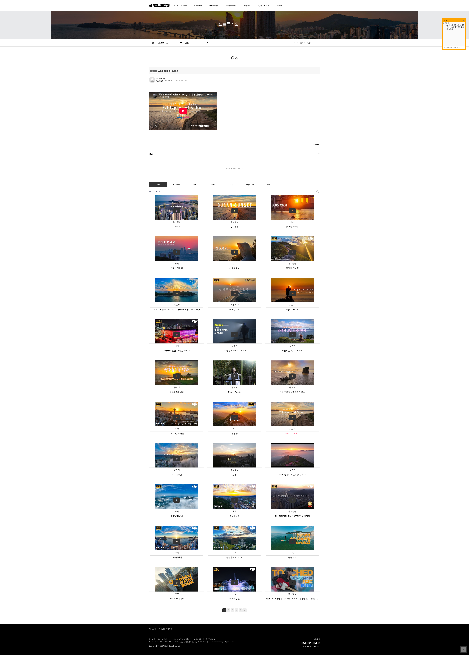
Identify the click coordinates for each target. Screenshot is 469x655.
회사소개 (152, 629)
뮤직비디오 (249, 185)
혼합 (231, 185)
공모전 (267, 185)
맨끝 (245, 610)
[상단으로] (463, 649)
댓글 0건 (159, 81)
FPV (194, 185)
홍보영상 (176, 185)
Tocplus (446, 20)
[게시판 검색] (317, 192)
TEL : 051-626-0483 (155, 642)
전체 (158, 185)
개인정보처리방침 (165, 629)
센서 (213, 185)
